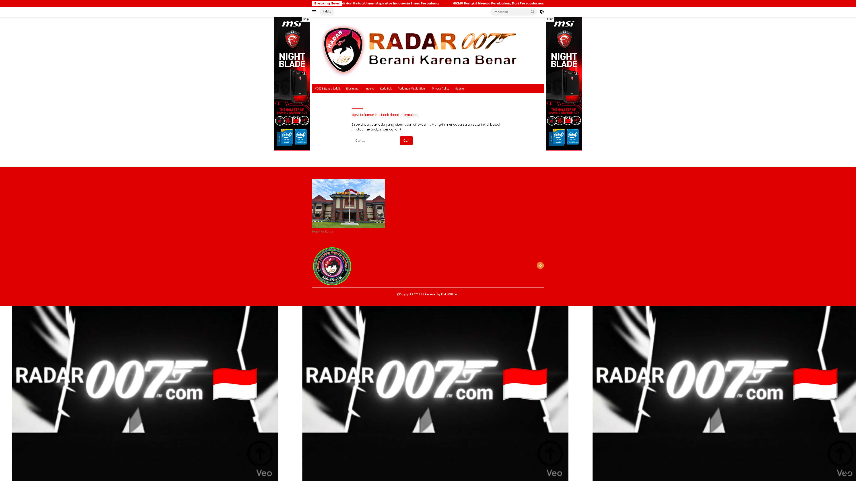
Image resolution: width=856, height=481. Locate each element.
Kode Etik (386, 89)
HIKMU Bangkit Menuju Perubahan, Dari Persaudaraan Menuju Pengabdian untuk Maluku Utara (483, 3)
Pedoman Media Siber (412, 89)
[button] (532, 11)
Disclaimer (352, 89)
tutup (306, 19)
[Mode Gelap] (541, 12)
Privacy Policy (440, 89)
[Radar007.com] (417, 50)
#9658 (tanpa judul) (327, 89)
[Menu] (315, 12)
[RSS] (540, 266)
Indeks (327, 11)
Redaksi (460, 89)
